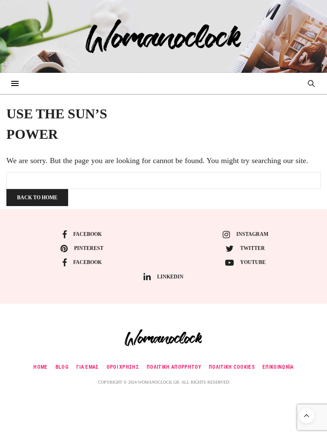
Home (40, 367)
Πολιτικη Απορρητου (173, 367)
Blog (62, 367)
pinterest (88, 248)
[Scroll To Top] (306, 415)
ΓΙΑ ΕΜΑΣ (87, 367)
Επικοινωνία (278, 367)
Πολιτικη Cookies (232, 367)
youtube (253, 262)
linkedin (170, 277)
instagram (252, 234)
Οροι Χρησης (122, 367)
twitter (252, 248)
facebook (87, 234)
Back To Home (37, 198)
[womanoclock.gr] (163, 36)
